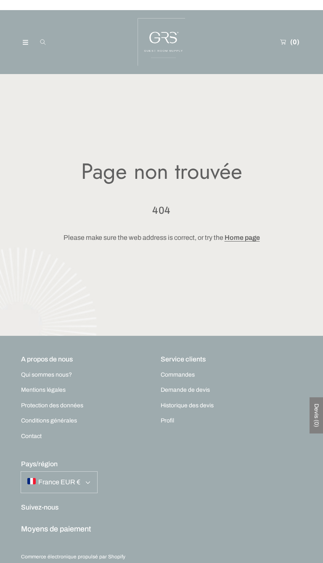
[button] (25, 42)
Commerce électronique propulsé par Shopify (73, 557)
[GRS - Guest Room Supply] (161, 42)
